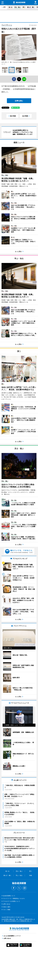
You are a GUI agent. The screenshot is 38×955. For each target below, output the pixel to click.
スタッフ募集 (6, 909)
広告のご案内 (6, 907)
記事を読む (19, 101)
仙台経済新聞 (19, 2)
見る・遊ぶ (17, 7)
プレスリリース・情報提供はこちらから (14, 898)
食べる (10, 7)
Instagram (24, 888)
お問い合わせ (6, 904)
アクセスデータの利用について (11, 901)
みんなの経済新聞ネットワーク (19, 928)
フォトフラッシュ (7, 25)
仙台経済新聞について (9, 895)
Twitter (19, 888)
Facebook (13, 888)
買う (24, 7)
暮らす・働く (31, 7)
